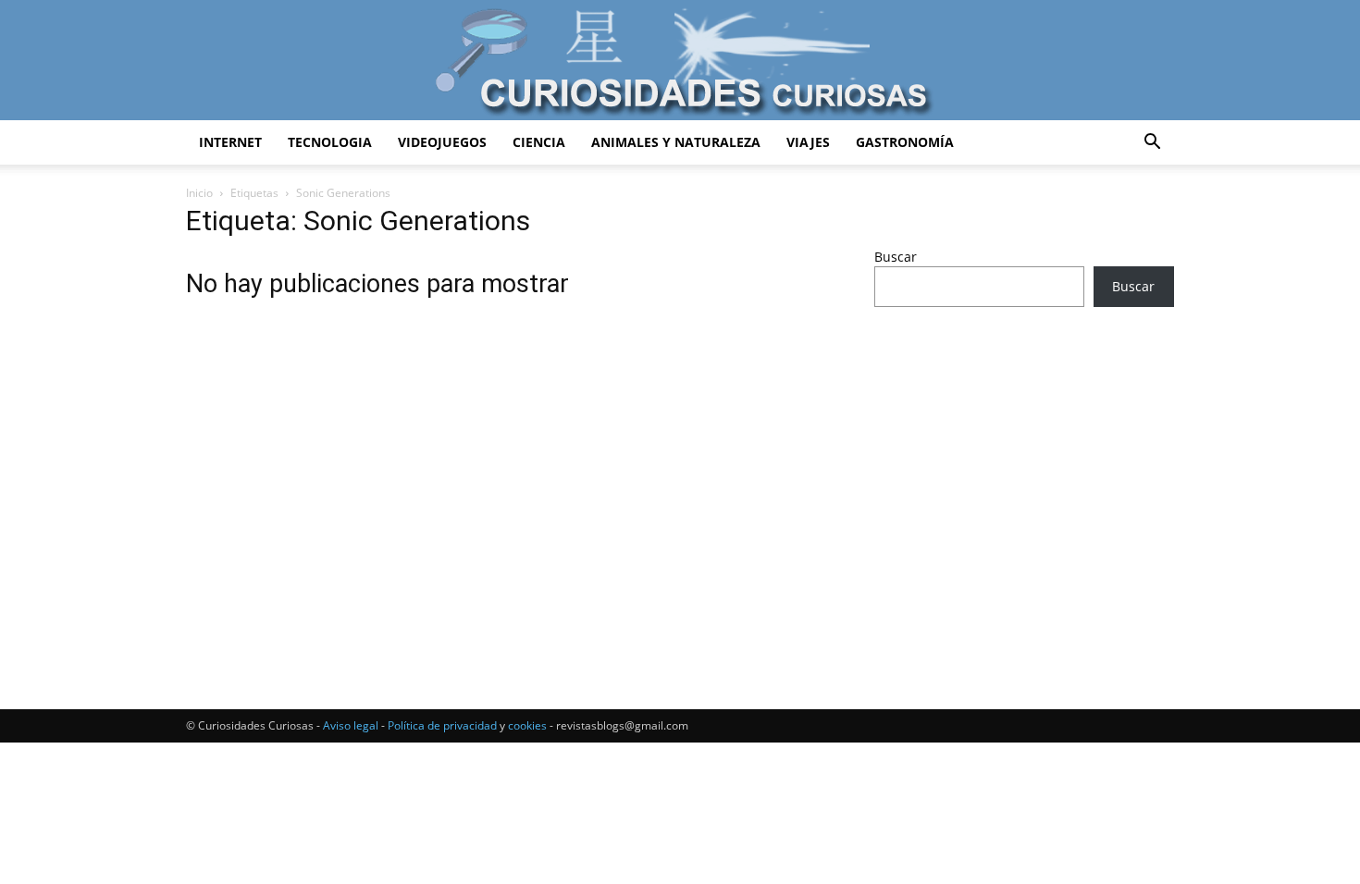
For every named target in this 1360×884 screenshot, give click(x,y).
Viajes (808, 142)
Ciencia (539, 142)
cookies (527, 725)
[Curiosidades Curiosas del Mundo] (680, 61)
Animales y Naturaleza (675, 142)
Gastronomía (905, 142)
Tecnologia (330, 142)
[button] (1152, 144)
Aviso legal (350, 725)
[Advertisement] (1024, 467)
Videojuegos (442, 142)
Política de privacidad (442, 725)
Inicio (199, 193)
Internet (230, 142)
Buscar (895, 256)
